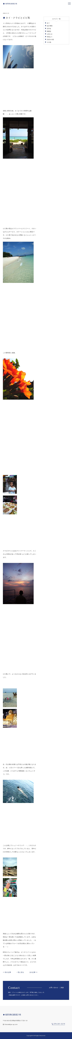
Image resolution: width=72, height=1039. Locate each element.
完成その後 (50, 39)
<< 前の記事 (7, 972)
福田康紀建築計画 (11, 3)
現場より (49, 37)
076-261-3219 (59, 1024)
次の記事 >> (34, 972)
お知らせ (49, 34)
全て (48, 23)
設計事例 (49, 26)
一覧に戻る (20, 972)
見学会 (49, 28)
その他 (49, 42)
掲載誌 (49, 31)
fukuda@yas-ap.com (11, 1024)
